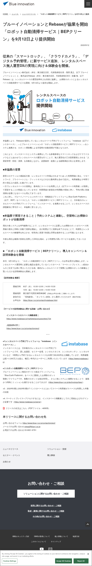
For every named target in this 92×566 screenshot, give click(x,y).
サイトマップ (56, 541)
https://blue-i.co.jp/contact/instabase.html (40, 300)
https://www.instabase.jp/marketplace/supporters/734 (28, 318)
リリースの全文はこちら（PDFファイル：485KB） (28, 408)
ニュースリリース (10, 449)
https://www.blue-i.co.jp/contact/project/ (22, 328)
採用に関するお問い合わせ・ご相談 (46, 505)
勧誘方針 (76, 536)
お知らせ (7, 461)
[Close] (88, 554)
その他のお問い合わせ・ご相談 (46, 516)
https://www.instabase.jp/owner (27, 401)
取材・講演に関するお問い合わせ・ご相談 (46, 511)
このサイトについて (38, 541)
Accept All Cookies (63, 561)
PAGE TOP (87, 524)
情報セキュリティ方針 (20, 536)
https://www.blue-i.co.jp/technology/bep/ (65, 382)
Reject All (81, 561)
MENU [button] (88, 4)
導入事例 (51, 455)
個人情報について (61, 536)
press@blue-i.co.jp (32, 426)
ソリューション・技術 (56, 449)
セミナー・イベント (11, 455)
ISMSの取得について (42, 536)
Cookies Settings (9, 561)
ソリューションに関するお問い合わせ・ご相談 (46, 493)
